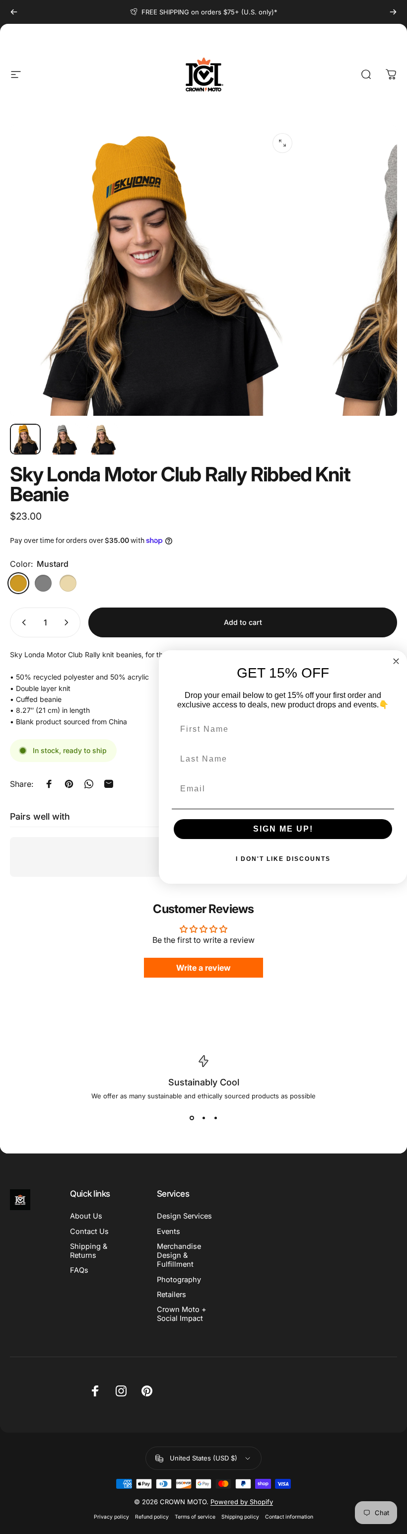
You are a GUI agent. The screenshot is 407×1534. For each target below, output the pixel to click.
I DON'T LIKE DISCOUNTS (283, 858)
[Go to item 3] (102, 439)
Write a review (203, 968)
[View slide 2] (203, 1118)
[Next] (393, 12)
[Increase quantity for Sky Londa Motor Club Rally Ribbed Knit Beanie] (68, 622)
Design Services (184, 1216)
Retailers (171, 1294)
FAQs (79, 1270)
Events (168, 1231)
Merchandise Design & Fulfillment (179, 1255)
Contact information (289, 1517)
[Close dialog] (396, 661)
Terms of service (195, 1517)
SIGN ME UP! (283, 829)
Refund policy (152, 1517)
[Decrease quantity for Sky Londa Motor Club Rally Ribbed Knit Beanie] (21, 622)
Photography (179, 1279)
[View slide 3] (215, 1118)
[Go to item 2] (64, 439)
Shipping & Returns (88, 1251)
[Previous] (14, 12)
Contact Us (89, 1231)
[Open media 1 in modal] (282, 143)
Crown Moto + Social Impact (181, 1314)
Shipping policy (240, 1517)
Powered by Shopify (241, 1502)
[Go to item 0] (25, 439)
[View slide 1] (192, 1118)
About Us (86, 1216)
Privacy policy (111, 1517)
